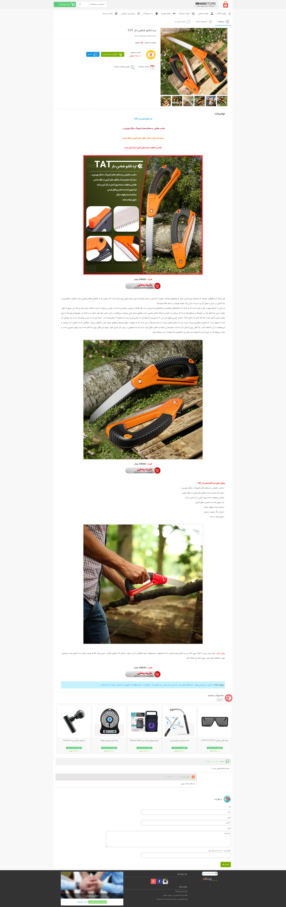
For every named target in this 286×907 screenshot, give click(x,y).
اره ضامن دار (156, 685)
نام (230, 807)
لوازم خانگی (221, 13)
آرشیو (220, 700)
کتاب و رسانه (107, 13)
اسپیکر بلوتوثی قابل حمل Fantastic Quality (144, 741)
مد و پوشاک (148, 13)
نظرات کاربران (180, 22)
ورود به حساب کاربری (97, 902)
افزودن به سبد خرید (110, 54)
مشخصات (220, 22)
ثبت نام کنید (81, 902)
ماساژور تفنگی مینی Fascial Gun (74, 741)
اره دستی (166, 685)
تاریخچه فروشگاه (181, 891)
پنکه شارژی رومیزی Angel (109, 741)
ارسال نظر (225, 864)
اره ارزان (210, 685)
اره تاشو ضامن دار (185, 685)
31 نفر (90, 54)
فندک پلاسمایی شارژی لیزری (179, 741)
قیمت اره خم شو (108, 685)
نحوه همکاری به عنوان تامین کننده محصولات (172, 899)
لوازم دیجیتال (184, 13)
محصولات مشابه (201, 22)
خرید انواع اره (136, 685)
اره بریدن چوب (200, 685)
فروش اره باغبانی (122, 685)
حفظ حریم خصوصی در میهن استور (175, 895)
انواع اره (146, 685)
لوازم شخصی (203, 13)
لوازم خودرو (165, 13)
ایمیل (229, 817)
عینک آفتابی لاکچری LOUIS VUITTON (214, 741)
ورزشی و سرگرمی (128, 13)
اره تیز (174, 685)
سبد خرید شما (65, 4)
